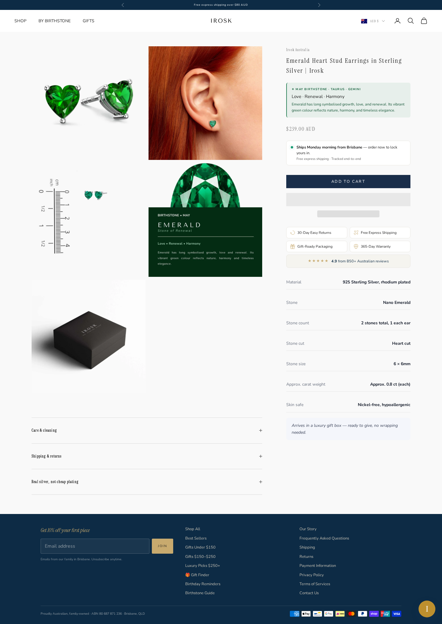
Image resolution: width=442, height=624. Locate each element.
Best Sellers (196, 538)
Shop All (192, 529)
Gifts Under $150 (200, 547)
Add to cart (348, 181)
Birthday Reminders (202, 584)
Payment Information (317, 565)
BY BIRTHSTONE (54, 21)
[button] (348, 199)
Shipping (307, 547)
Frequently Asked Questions (324, 538)
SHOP (20, 21)
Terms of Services (314, 584)
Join (162, 546)
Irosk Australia (298, 49)
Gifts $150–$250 (200, 556)
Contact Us (309, 593)
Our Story (308, 529)
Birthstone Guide (200, 593)
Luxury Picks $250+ (202, 565)
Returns (306, 556)
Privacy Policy (311, 575)
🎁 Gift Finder (197, 575)
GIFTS (88, 21)
